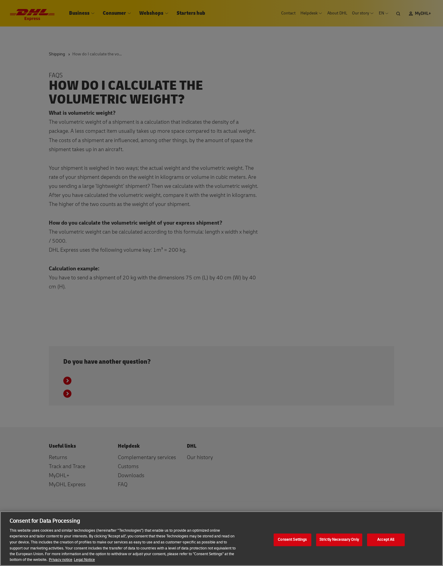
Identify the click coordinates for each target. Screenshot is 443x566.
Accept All (385, 539)
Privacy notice (60, 559)
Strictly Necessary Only (339, 539)
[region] (221, 538)
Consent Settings (292, 539)
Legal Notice (84, 559)
